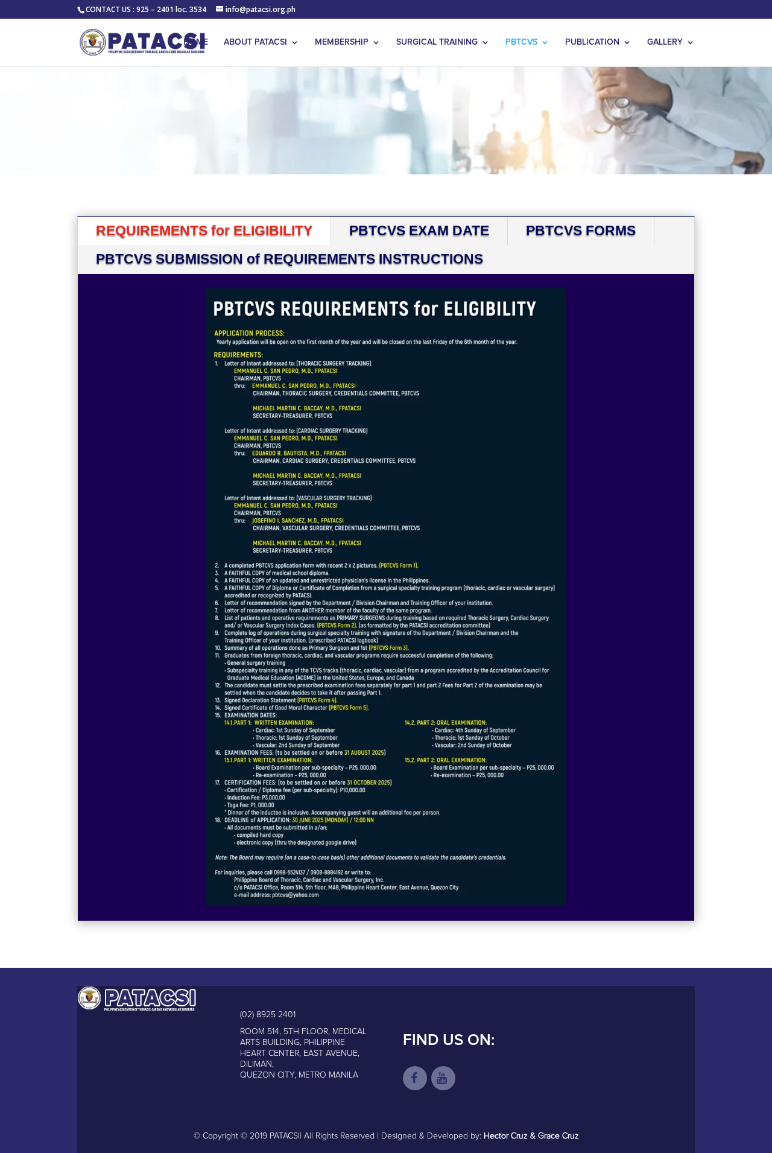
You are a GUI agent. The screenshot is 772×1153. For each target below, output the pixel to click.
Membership (342, 42)
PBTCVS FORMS (581, 230)
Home (195, 42)
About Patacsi (255, 42)
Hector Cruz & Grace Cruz (531, 1136)
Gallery (665, 42)
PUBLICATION (592, 42)
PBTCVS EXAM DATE (419, 230)
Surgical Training (437, 42)
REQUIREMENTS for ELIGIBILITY (204, 230)
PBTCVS (521, 42)
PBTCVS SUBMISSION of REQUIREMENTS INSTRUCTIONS (289, 259)
